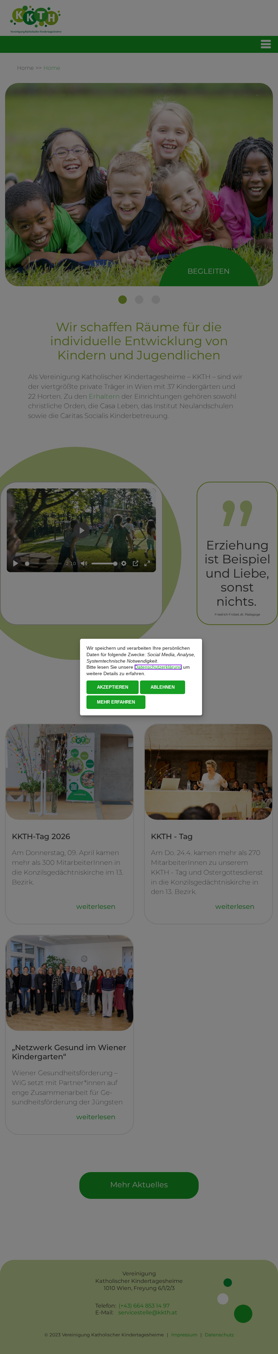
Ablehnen (163, 687)
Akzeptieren (112, 687)
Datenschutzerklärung (158, 667)
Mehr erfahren (116, 702)
